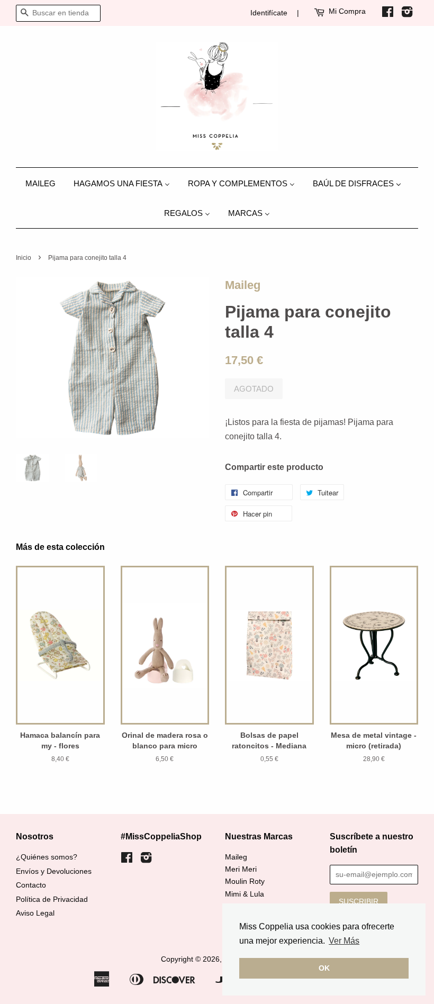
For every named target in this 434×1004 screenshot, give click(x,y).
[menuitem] (44, 183)
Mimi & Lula (244, 894)
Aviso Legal (35, 913)
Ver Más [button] (344, 940)
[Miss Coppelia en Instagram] (407, 14)
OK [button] (324, 968)
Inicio (23, 257)
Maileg (242, 285)
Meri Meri (241, 869)
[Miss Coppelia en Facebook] (388, 14)
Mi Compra (347, 11)
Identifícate (268, 12)
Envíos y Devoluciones (54, 871)
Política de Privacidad (52, 899)
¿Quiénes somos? (46, 857)
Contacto (31, 885)
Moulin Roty (245, 881)
